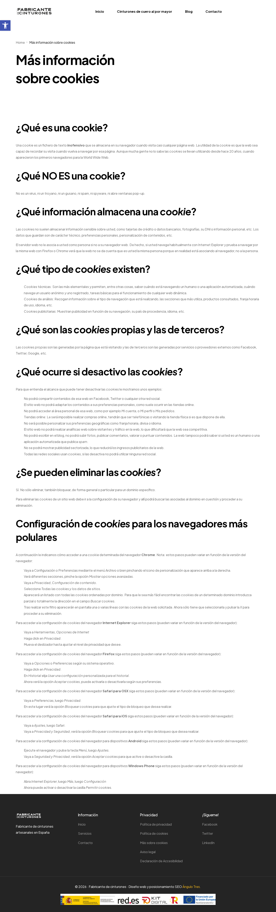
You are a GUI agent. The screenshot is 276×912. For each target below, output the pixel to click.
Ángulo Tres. (191, 886)
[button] (5, 25)
